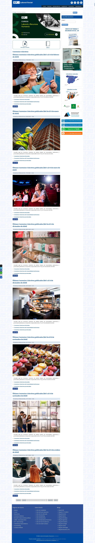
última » (56, 500)
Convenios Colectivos (19, 516)
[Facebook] (1, 270)
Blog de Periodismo (63, 521)
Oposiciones (17, 514)
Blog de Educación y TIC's (64, 529)
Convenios (71, 7)
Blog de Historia (62, 516)
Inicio (44, 6)
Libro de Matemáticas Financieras (43, 519)
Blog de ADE (61, 510)
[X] (1, 266)
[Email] (1, 275)
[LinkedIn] (1, 268)
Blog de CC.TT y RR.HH (63, 512)
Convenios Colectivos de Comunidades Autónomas (26, 101)
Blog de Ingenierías (63, 519)
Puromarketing (17, 525)
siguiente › (50, 500)
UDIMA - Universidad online (20, 519)
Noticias (49, 6)
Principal (14, 12)
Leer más (15, 106)
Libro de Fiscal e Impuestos (42, 512)
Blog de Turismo (62, 525)
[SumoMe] (1, 277)
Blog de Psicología (63, 523)
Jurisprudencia (56, 7)
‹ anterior (24, 500)
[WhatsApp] (1, 273)
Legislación (64, 7)
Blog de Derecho (62, 514)
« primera (18, 500)
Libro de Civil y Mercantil (41, 514)
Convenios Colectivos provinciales (22, 104)
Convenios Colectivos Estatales (22, 99)
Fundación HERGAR (18, 527)
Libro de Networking (40, 518)
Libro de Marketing (40, 516)
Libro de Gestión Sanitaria (42, 523)
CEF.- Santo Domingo (18, 521)
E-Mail (63, 20)
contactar (56, 536)
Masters (16, 510)
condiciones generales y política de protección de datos (53, 539)
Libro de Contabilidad (41, 510)
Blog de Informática (63, 518)
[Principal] (23, 4)
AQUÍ (57, 540)
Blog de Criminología (63, 527)
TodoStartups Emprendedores (21, 523)
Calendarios (78, 7)
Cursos (15, 512)
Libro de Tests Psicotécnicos (42, 521)
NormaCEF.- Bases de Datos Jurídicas (22, 518)
